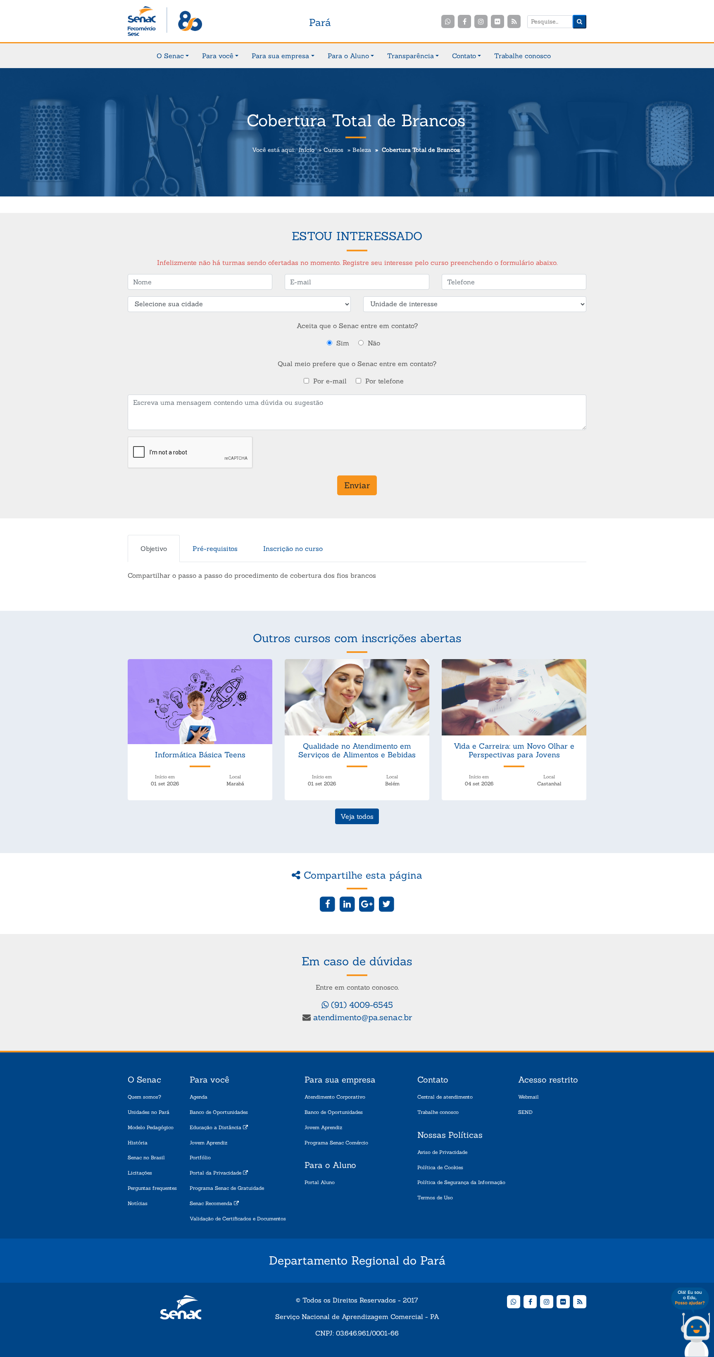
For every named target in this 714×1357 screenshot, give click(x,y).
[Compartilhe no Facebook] (327, 903)
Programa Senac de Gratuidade (227, 1188)
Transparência (410, 56)
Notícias (138, 1203)
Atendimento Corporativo (335, 1097)
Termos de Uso (435, 1197)
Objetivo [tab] (153, 548)
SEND (525, 1112)
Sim (342, 343)
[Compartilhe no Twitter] (386, 903)
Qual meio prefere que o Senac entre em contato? (357, 363)
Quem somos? (144, 1097)
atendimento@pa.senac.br (362, 1017)
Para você (217, 56)
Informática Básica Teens (200, 754)
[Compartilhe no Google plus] (367, 903)
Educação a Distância (216, 1127)
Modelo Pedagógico (151, 1127)
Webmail (528, 1097)
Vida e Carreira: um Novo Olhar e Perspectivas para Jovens (514, 750)
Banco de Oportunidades (219, 1112)
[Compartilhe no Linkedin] (347, 903)
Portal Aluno (320, 1182)
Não (374, 343)
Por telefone (384, 381)
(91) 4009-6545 (360, 1005)
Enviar (357, 485)
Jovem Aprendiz (208, 1143)
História (138, 1143)
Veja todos (357, 816)
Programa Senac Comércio (336, 1143)
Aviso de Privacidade (442, 1152)
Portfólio (200, 1157)
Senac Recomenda (212, 1203)
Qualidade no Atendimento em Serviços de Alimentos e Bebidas (357, 750)
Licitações (140, 1173)
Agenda (198, 1097)
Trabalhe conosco (522, 56)
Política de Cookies (440, 1167)
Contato (464, 56)
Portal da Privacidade (216, 1173)
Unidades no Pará (148, 1112)
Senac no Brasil (146, 1157)
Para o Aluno (348, 56)
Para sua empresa (280, 56)
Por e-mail (330, 381)
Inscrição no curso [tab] (293, 548)
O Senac (170, 56)
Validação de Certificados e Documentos (238, 1218)
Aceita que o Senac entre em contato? (357, 326)
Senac (165, 21)
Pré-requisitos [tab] (215, 548)
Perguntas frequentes (152, 1188)
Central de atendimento (445, 1097)
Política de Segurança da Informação (461, 1182)
